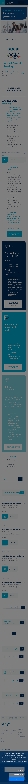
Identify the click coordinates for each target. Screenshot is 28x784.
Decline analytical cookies (17, 769)
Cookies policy (20, 763)
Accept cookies (18, 779)
